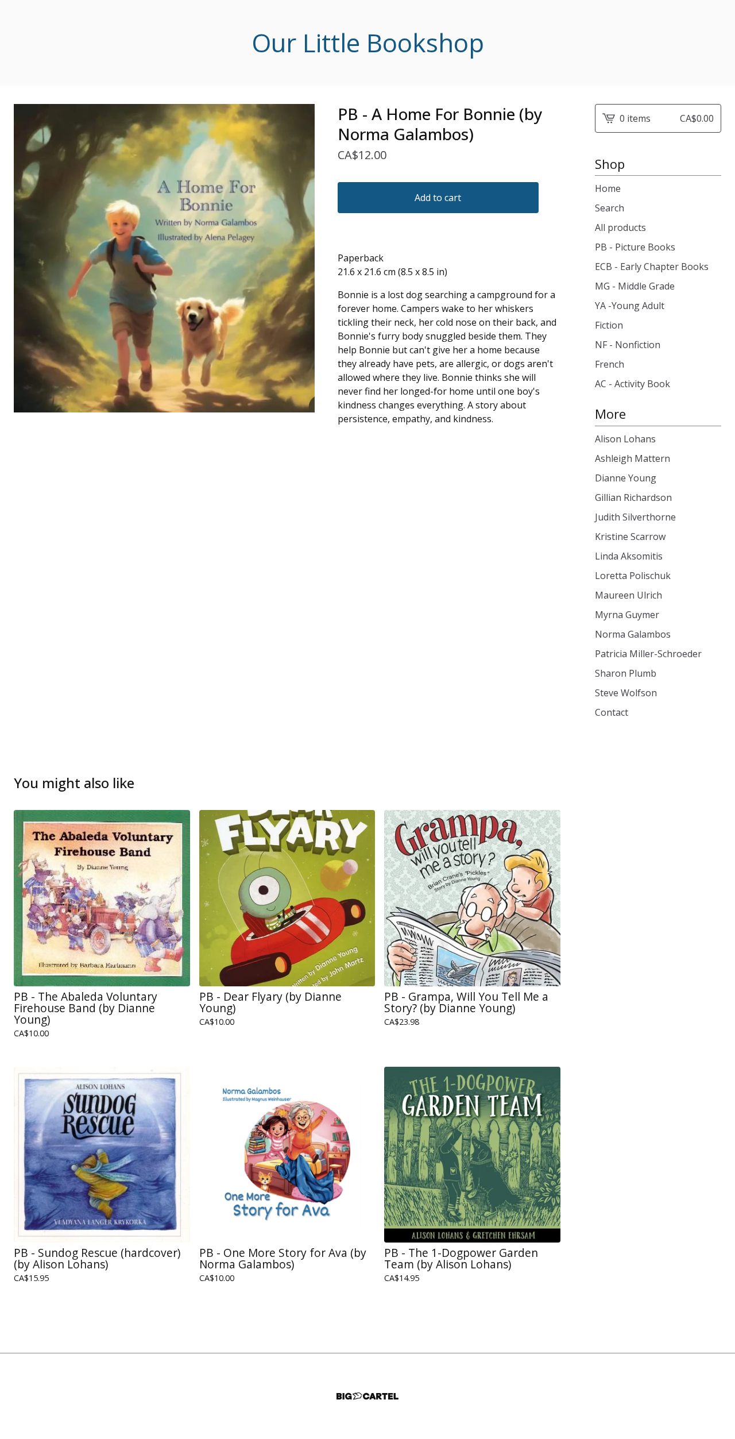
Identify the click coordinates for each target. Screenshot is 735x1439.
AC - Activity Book (632, 383)
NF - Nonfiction (627, 344)
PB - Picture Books (635, 247)
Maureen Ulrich (628, 595)
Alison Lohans (625, 439)
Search (609, 208)
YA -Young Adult (629, 305)
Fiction (609, 325)
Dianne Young (625, 478)
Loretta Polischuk (633, 575)
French (609, 364)
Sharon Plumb (625, 673)
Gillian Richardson (633, 497)
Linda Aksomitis (629, 556)
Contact (611, 712)
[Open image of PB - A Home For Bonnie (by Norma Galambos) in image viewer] (164, 258)
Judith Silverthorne (635, 517)
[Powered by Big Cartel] (367, 1396)
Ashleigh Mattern (632, 458)
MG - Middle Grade (635, 286)
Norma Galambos (633, 634)
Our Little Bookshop (368, 43)
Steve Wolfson (626, 692)
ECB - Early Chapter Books (652, 266)
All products (620, 227)
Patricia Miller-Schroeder (648, 653)
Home (608, 188)
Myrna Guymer (627, 614)
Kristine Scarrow (630, 536)
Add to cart (438, 197)
